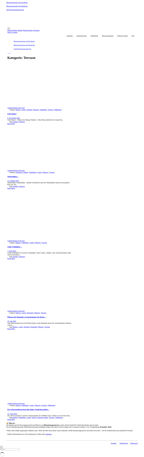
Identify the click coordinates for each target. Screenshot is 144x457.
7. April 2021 (11, 251)
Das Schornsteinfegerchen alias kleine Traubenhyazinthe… (28, 409)
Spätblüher (43, 110)
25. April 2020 (12, 414)
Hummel (27, 327)
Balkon (18, 110)
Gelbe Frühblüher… (14, 247)
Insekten (29, 110)
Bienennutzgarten (108, 36)
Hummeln (30, 313)
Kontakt (113, 443)
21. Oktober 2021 (13, 181)
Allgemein (18, 172)
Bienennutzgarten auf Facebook (17, 2)
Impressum (134, 443)
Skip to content (12, 32)
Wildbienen (94, 36)
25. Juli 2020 (11, 321)
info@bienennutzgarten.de (15, 10)
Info (133, 36)
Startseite (70, 36)
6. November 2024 (13, 118)
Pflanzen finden (122, 36)
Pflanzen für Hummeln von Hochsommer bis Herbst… (26, 317)
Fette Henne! (12, 114)
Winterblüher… (13, 177)
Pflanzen (36, 110)
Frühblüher (32, 172)
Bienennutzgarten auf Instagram (17, 6)
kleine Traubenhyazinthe (40, 417)
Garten (23, 110)
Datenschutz (124, 443)
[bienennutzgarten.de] (34, 26)
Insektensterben (81, 36)
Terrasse (50, 110)
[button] (15, 30)
